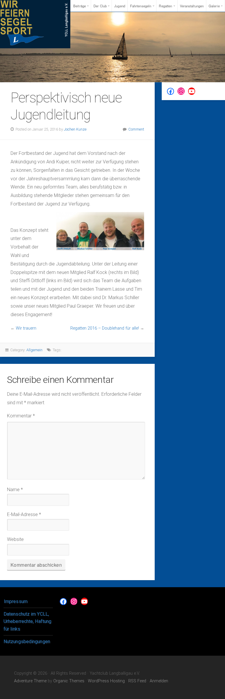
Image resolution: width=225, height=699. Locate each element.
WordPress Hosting (106, 681)
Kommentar (21, 416)
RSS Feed (137, 681)
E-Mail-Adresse (24, 514)
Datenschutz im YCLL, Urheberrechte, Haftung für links (27, 621)
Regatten (165, 6)
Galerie (214, 6)
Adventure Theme (30, 681)
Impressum (16, 601)
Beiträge (79, 6)
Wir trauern (26, 328)
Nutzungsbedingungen (27, 641)
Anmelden (159, 681)
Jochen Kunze (75, 129)
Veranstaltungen (192, 6)
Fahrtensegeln (140, 6)
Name (15, 489)
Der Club (100, 6)
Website (15, 539)
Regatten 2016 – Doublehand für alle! (104, 328)
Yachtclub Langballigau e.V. (35, 24)
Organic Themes (68, 681)
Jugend (119, 6)
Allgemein (34, 350)
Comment (136, 129)
